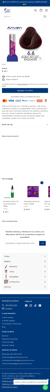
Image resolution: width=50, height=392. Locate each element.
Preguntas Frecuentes (10, 339)
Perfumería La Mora (10, 387)
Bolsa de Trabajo (8, 345)
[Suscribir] (42, 243)
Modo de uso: (7, 124)
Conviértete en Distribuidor (12, 324)
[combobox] (25, 16)
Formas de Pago (8, 342)
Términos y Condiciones (11, 384)
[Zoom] (40, 58)
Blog (3, 327)
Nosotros (5, 336)
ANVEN (10, 179)
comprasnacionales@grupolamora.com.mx (18, 360)
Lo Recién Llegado (8, 321)
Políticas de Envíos (9, 381)
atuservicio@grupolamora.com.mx (15, 357)
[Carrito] (41, 10)
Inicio (4, 64)
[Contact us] (45, 387)
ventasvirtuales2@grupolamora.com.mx (17, 364)
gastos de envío (22, 84)
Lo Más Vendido (7, 318)
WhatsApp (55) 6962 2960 (12, 354)
